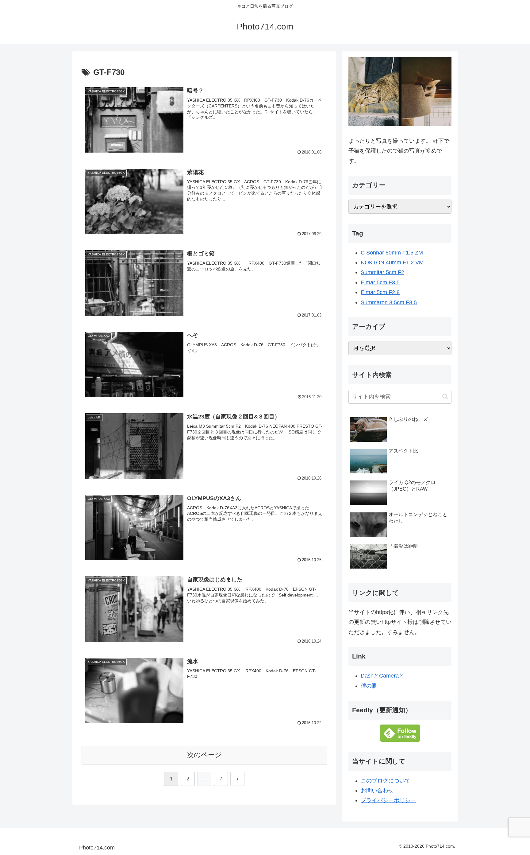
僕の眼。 (372, 686)
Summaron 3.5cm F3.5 (389, 302)
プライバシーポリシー (388, 800)
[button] (445, 396)
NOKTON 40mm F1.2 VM (392, 262)
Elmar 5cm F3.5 (380, 282)
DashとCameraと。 (385, 676)
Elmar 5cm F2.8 (380, 292)
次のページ (204, 755)
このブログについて (385, 781)
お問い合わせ (377, 790)
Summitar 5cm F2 (382, 272)
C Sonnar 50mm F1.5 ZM (392, 253)
